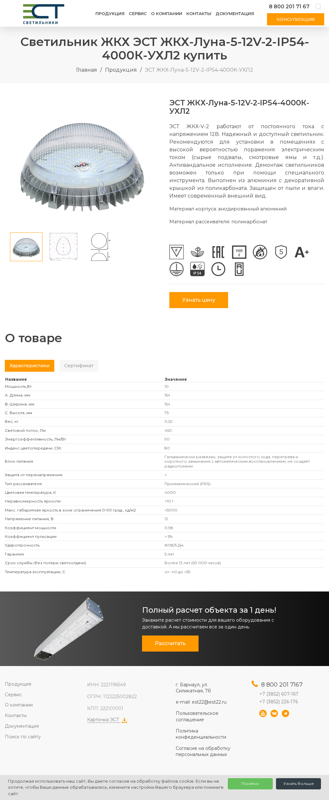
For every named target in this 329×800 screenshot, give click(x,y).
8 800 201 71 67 (289, 7)
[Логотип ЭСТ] (45, 14)
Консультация (296, 19)
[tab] (29, 366)
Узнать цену (198, 300)
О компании (166, 13)
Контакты (198, 13)
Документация (235, 13)
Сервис (138, 13)
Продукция (110, 13)
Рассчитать (170, 643)
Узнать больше (298, 783)
